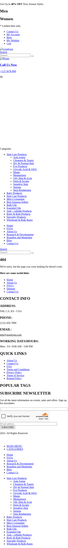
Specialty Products (16, 217)
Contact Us (12, 31)
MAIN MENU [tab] (14, 446)
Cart (9, 43)
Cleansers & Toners (23, 160)
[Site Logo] (6, 49)
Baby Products (14, 193)
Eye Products (20, 166)
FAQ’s (10, 285)
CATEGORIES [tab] (15, 449)
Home (10, 225)
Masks (16, 172)
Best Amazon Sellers (17, 202)
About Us (12, 231)
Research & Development (20, 234)
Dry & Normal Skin (23, 163)
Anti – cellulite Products (19, 211)
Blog (9, 37)
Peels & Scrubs (21, 181)
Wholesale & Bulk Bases (20, 220)
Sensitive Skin (20, 184)
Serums (17, 187)
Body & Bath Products (18, 214)
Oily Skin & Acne (22, 178)
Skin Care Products (17, 154)
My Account (13, 34)
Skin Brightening (22, 190)
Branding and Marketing (19, 237)
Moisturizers (19, 175)
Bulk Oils (12, 205)
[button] (3, 52)
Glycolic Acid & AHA (25, 169)
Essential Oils (14, 208)
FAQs (10, 228)
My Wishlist (13, 40)
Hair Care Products (17, 196)
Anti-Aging (19, 157)
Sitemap (11, 288)
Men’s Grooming (15, 199)
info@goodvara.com (10, 334)
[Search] (32, 56)
